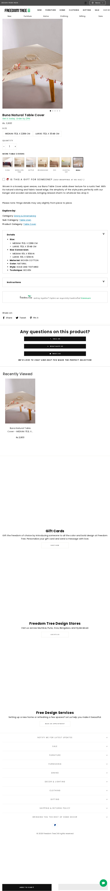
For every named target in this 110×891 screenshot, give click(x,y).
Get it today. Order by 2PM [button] (16, 118)
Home (46, 16)
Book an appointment (55, 724)
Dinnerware (86, 298)
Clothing (74, 10)
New (39, 10)
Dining (55, 773)
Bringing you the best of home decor (55, 817)
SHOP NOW (55, 545)
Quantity (7, 140)
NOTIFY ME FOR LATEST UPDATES (55, 737)
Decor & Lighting (55, 782)
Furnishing (55, 764)
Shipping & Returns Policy (55, 808)
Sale (97, 10)
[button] (83, 887)
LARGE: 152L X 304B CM (47, 133)
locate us (55, 634)
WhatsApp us (56, 346)
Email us (56, 354)
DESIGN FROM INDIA (9, 3)
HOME (62, 10)
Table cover (29, 224)
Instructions (14, 282)
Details (11, 234)
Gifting (87, 10)
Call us (56, 339)
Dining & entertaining (25, 215)
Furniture (28, 16)
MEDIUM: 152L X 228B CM (17, 133)
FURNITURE (50, 10)
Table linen (25, 220)
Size (4, 128)
